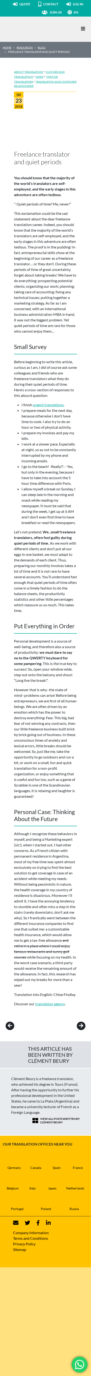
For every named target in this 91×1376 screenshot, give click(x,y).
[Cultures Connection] (28, 29)
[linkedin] (45, 1222)
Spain (57, 1168)
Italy (32, 1188)
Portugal (17, 1209)
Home (7, 47)
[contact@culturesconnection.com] (15, 1222)
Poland (46, 1209)
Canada (35, 1168)
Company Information (31, 1232)
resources (25, 47)
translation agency (50, 1004)
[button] (81, 12)
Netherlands (75, 1188)
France (78, 1168)
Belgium (13, 1188)
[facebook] (35, 1222)
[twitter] (24, 1222)
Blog (42, 47)
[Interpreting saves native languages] (16, 1026)
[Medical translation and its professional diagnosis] (74, 1026)
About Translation (28, 72)
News (39, 77)
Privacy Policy (24, 1244)
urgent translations (48, 404)
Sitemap (19, 1249)
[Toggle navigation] (83, 28)
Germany (14, 1168)
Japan (52, 1188)
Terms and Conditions (30, 1238)
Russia (74, 1209)
